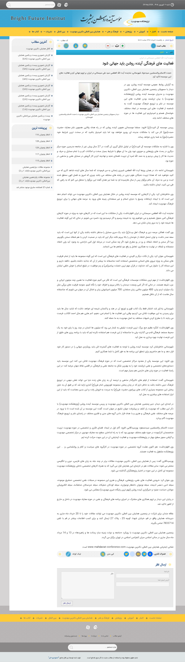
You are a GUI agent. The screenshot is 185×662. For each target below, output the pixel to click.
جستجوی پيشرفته (70, 636)
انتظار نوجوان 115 (42, 161)
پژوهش (128, 31)
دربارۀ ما (94, 636)
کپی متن (110, 554)
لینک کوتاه (77, 554)
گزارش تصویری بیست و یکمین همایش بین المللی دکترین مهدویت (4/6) (34, 77)
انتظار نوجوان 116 (42, 135)
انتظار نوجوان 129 (42, 148)
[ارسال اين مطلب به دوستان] (66, 46)
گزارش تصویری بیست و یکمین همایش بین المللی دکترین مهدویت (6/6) (34, 57)
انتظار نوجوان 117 (42, 154)
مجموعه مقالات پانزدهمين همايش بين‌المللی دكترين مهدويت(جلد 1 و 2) (34, 179)
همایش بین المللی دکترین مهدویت (85, 31)
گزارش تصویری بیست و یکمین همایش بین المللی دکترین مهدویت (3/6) (34, 87)
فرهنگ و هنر (112, 31)
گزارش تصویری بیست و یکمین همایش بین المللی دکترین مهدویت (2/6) (34, 97)
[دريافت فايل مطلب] (76, 46)
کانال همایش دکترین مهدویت (38, 49)
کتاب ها (35, 31)
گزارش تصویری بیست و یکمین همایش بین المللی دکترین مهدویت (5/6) (34, 67)
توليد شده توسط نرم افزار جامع (64, 658)
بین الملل (61, 31)
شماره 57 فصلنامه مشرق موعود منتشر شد (33, 187)
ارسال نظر (67, 603)
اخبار (153, 31)
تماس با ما (104, 636)
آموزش (141, 31)
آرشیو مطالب (117, 636)
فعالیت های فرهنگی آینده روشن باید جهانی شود (137, 63)
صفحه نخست (167, 31)
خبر (171, 52)
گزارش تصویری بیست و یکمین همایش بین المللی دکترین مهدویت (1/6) (34, 107)
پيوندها (84, 636)
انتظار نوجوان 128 (42, 141)
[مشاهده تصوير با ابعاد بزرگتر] (95, 87)
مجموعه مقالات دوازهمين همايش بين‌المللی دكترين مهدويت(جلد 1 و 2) (34, 169)
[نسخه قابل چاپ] (85, 46)
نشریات (48, 31)
